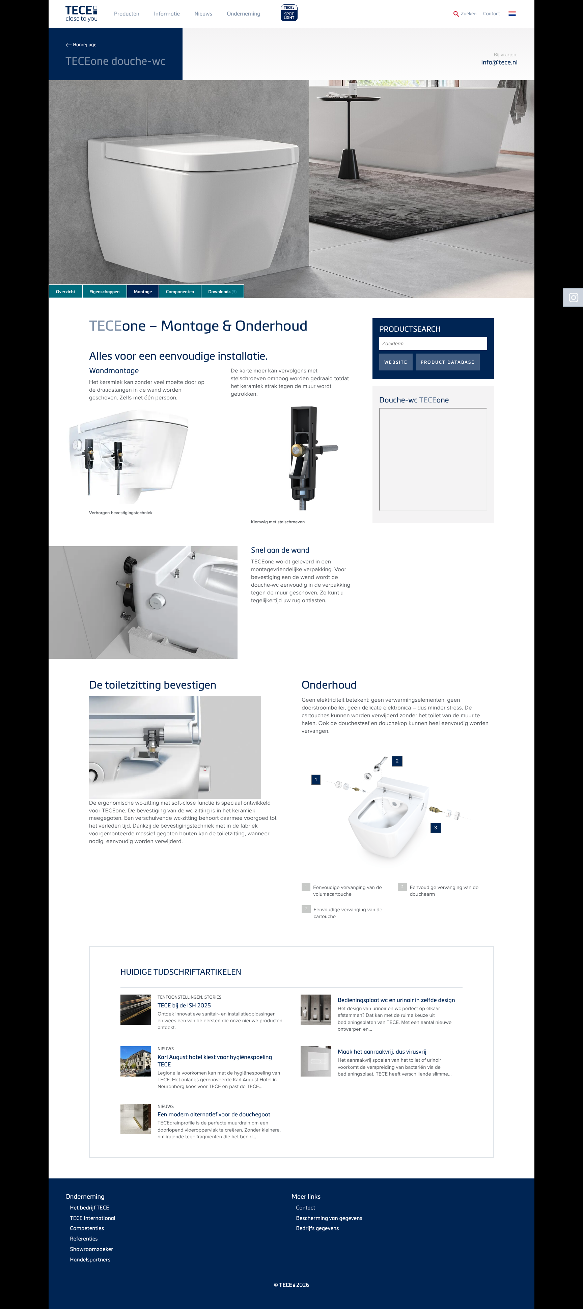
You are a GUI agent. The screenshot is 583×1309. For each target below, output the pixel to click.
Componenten (180, 292)
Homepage (84, 44)
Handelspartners (90, 1259)
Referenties (84, 1238)
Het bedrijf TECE (89, 1207)
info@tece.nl (499, 62)
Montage (143, 292)
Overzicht (65, 292)
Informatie (167, 13)
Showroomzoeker (91, 1249)
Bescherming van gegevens (329, 1218)
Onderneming (243, 13)
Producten (126, 13)
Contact (491, 13)
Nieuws (203, 13)
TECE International (92, 1218)
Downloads (222, 292)
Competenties (87, 1228)
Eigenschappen (104, 292)
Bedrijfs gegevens (317, 1228)
